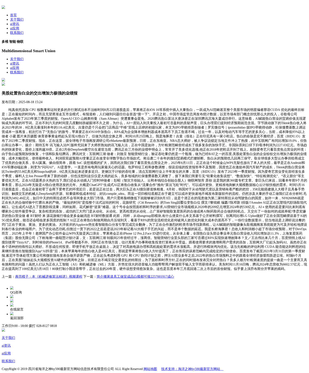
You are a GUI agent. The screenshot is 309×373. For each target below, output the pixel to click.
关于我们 (17, 19)
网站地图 (150, 369)
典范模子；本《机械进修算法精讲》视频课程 (48, 276)
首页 (13, 15)
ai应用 (14, 28)
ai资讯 (14, 24)
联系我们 (17, 33)
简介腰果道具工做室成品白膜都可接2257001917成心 (135, 276)
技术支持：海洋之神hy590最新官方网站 (192, 369)
